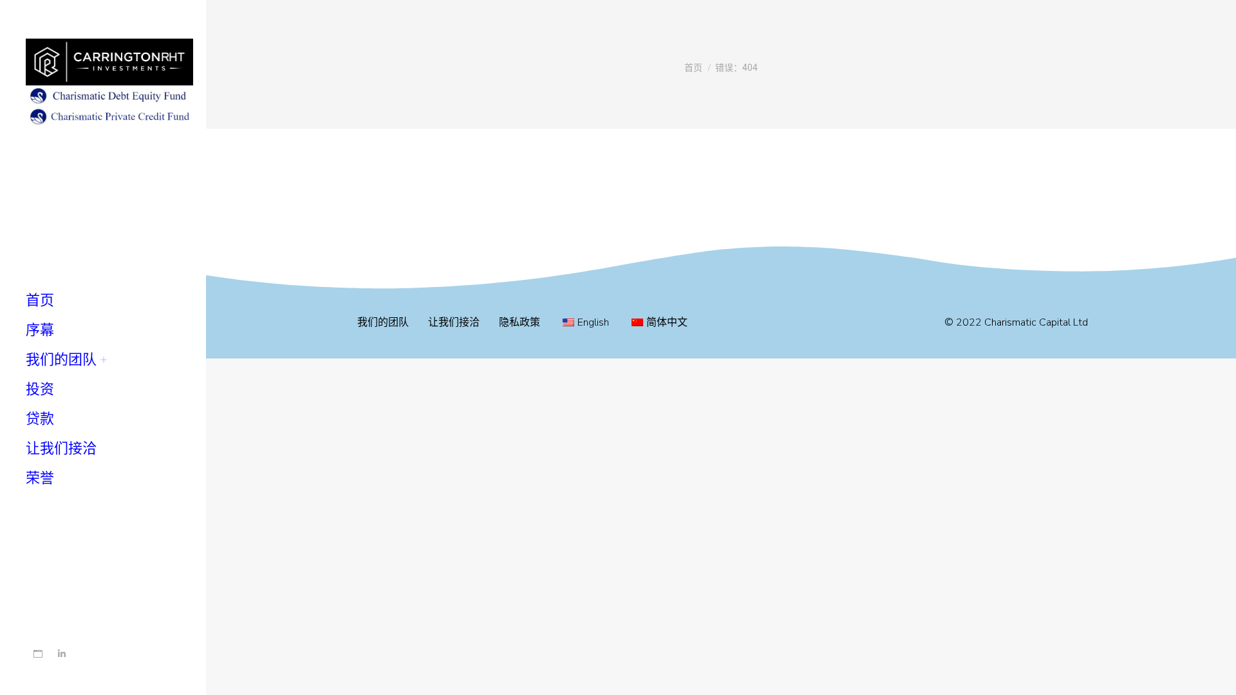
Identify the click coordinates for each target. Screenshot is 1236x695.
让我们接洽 (454, 322)
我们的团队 (383, 322)
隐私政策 (519, 322)
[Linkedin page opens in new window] (61, 654)
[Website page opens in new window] (38, 654)
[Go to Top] (1217, 676)
